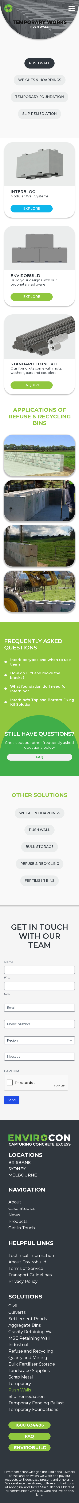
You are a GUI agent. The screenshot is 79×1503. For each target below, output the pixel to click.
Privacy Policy (22, 1281)
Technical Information (31, 1255)
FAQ (39, 757)
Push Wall (39, 63)
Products (18, 1221)
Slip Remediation (39, 114)
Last (7, 993)
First (7, 977)
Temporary (19, 1383)
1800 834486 (29, 1425)
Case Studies (21, 1208)
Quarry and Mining (27, 1357)
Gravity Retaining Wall (31, 1331)
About (14, 1201)
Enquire (31, 385)
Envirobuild (30, 1447)
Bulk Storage (39, 847)
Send (12, 1100)
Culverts (17, 1312)
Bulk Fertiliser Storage (31, 1364)
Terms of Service (25, 1268)
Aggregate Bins (24, 1325)
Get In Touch (21, 1227)
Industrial (18, 1344)
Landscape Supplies (29, 1370)
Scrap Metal (20, 1377)
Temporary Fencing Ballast (36, 1402)
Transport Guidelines (30, 1274)
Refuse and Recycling (30, 1351)
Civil (12, 1305)
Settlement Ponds (27, 1318)
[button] (39, 662)
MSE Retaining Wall (29, 1338)
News (14, 1214)
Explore (31, 209)
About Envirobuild (27, 1261)
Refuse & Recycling (39, 864)
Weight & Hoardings (39, 813)
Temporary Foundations (33, 1409)
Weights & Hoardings (39, 80)
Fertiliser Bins (39, 881)
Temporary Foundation (39, 97)
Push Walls (19, 1389)
